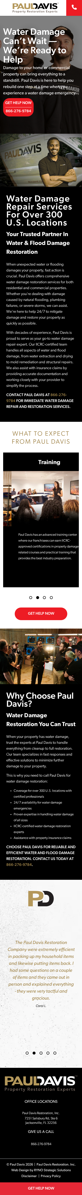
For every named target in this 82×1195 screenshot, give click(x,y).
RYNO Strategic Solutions (52, 1170)
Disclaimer (29, 1176)
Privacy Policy (51, 1176)
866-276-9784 (18, 111)
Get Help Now (18, 103)
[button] (30, 597)
